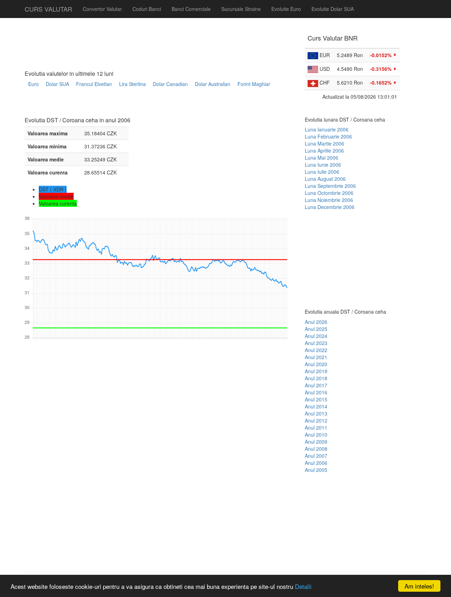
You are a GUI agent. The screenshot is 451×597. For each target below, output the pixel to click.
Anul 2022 (316, 349)
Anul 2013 (316, 413)
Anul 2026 (316, 321)
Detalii (303, 586)
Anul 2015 (316, 399)
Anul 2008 (316, 448)
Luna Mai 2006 (321, 157)
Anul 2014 (316, 406)
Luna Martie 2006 (324, 143)
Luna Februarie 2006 (328, 136)
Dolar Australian (212, 83)
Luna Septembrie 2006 (330, 185)
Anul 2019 (316, 371)
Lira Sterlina (132, 83)
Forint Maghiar (253, 83)
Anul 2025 (316, 328)
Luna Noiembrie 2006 (329, 199)
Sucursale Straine (241, 8)
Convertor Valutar (102, 8)
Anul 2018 (316, 378)
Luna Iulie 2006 (322, 171)
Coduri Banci (146, 8)
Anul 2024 (316, 335)
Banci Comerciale (191, 8)
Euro (33, 83)
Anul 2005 (316, 469)
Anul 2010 (316, 434)
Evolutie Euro (286, 8)
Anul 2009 (316, 441)
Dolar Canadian (170, 83)
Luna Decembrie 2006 (329, 206)
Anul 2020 (316, 364)
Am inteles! (419, 585)
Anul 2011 (316, 427)
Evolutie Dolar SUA (332, 8)
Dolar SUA (57, 83)
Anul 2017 (316, 385)
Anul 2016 (316, 392)
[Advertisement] (153, 104)
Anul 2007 (316, 455)
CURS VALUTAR (48, 8)
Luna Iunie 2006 (323, 164)
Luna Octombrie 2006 (329, 192)
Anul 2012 (316, 420)
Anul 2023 (316, 342)
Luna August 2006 (325, 178)
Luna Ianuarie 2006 (326, 129)
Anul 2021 (316, 357)
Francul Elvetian (94, 83)
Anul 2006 (316, 462)
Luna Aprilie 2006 (324, 150)
